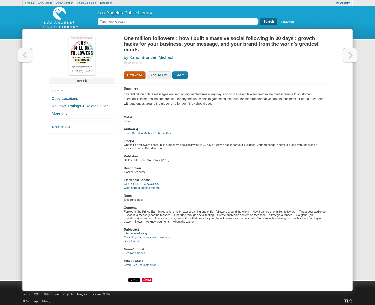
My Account (343, 2)
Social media (132, 241)
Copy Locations (65, 98)
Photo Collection (86, 2)
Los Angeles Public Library (125, 12)
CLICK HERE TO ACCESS (141, 183)
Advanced (287, 21)
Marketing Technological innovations (147, 237)
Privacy (46, 301)
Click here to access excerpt (142, 187)
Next (350, 55)
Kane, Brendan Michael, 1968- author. (148, 133)
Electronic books (134, 253)
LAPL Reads (45, 2)
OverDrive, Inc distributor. (140, 265)
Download (134, 75)
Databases (106, 2)
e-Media (29, 2)
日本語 (45, 294)
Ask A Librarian (64, 2)
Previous (25, 55)
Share (180, 75)
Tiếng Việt (82, 294)
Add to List (158, 75)
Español (56, 294)
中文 (36, 294)
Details (57, 91)
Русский (96, 294)
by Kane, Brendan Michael (148, 57)
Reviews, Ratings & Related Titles (80, 106)
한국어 (107, 294)
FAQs (25, 301)
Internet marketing (135, 233)
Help (35, 301)
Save (148, 279)
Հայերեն (68, 294)
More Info (60, 113)
